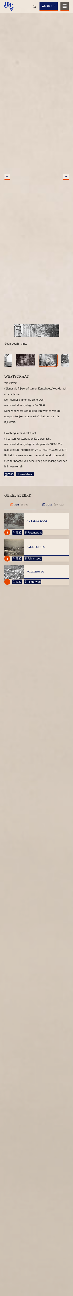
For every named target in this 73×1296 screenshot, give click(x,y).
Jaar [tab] (21, 504)
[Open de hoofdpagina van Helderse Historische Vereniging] (9, 6)
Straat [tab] (55, 504)
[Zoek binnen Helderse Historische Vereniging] (65, 18)
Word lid (48, 6)
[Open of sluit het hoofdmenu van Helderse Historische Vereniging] (64, 6)
